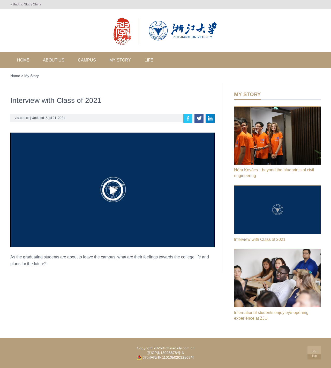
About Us (53, 60)
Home (23, 60)
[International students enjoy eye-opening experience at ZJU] (277, 251)
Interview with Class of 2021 (259, 239)
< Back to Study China (25, 4)
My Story (120, 60)
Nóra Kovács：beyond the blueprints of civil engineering (274, 173)
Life (149, 60)
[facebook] (187, 118)
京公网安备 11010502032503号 (168, 357)
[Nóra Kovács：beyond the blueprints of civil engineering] (277, 108)
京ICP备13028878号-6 (165, 353)
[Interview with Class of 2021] (277, 187)
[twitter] (199, 118)
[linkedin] (210, 118)
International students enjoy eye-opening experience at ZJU (271, 315)
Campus (87, 60)
